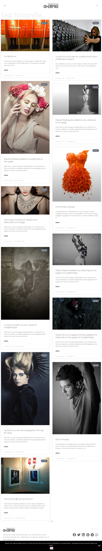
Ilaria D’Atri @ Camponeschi (18, 499)
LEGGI (6, 70)
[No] (99, 545)
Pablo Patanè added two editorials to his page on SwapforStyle (76, 271)
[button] (4, 5)
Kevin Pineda (62, 439)
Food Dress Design (65, 207)
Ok (51, 548)
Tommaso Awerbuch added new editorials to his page (21, 221)
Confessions (10, 56)
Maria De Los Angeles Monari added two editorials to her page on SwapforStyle (76, 336)
